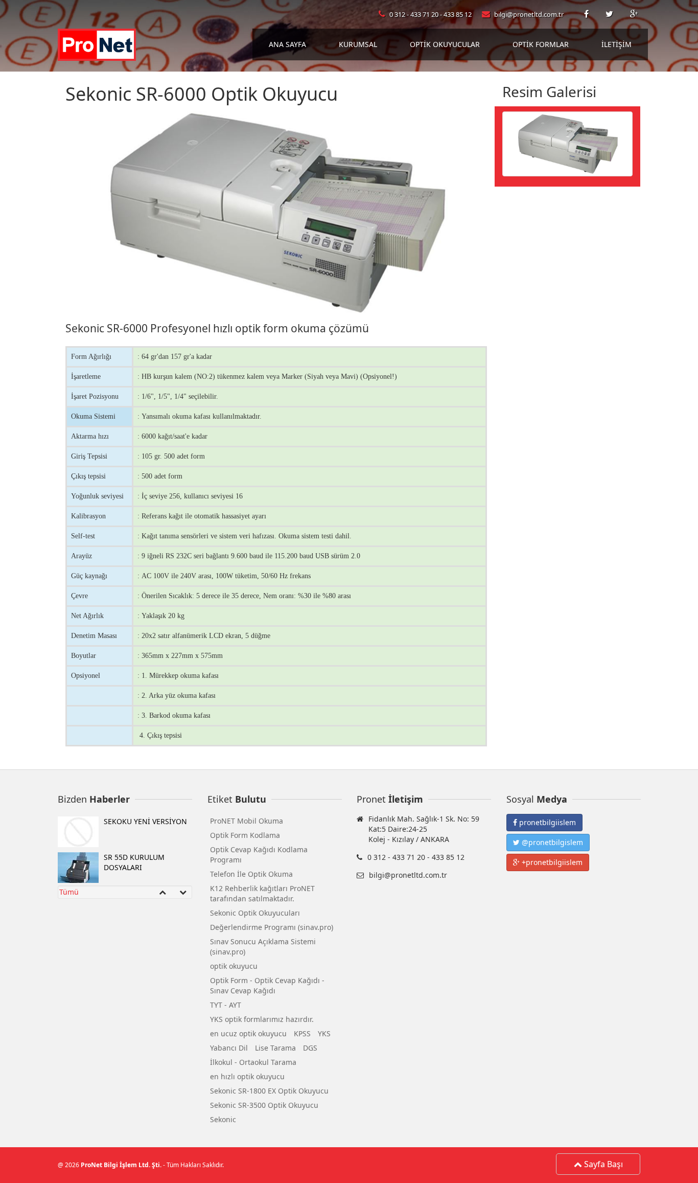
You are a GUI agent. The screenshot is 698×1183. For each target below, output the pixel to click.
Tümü (69, 892)
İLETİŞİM (616, 44)
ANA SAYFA (287, 44)
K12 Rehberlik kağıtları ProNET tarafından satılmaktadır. (262, 893)
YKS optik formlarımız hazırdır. (262, 1019)
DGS (310, 1048)
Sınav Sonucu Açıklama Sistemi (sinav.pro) (263, 947)
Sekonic (223, 1119)
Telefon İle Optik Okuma (251, 874)
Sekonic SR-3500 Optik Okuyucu (264, 1105)
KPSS (302, 1033)
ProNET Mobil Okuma (246, 821)
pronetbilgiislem (546, 822)
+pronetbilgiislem (551, 862)
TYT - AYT (225, 1005)
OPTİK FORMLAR (541, 44)
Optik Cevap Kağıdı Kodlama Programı (259, 854)
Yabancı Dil (229, 1048)
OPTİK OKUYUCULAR (445, 44)
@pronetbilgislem (551, 842)
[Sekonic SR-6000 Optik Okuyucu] (567, 143)
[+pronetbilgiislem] (634, 14)
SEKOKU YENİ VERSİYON (145, 821)
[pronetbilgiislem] (587, 14)
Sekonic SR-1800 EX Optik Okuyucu (269, 1091)
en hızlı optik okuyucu (247, 1076)
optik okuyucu (234, 966)
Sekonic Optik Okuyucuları (255, 913)
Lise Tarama (275, 1048)
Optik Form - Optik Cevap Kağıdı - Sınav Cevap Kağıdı (267, 985)
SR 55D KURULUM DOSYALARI (134, 862)
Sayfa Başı (602, 1164)
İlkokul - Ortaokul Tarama (253, 1062)
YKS (324, 1033)
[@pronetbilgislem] (610, 14)
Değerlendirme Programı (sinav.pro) (271, 927)
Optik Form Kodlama (245, 835)
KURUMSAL (358, 44)
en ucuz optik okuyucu (248, 1033)
